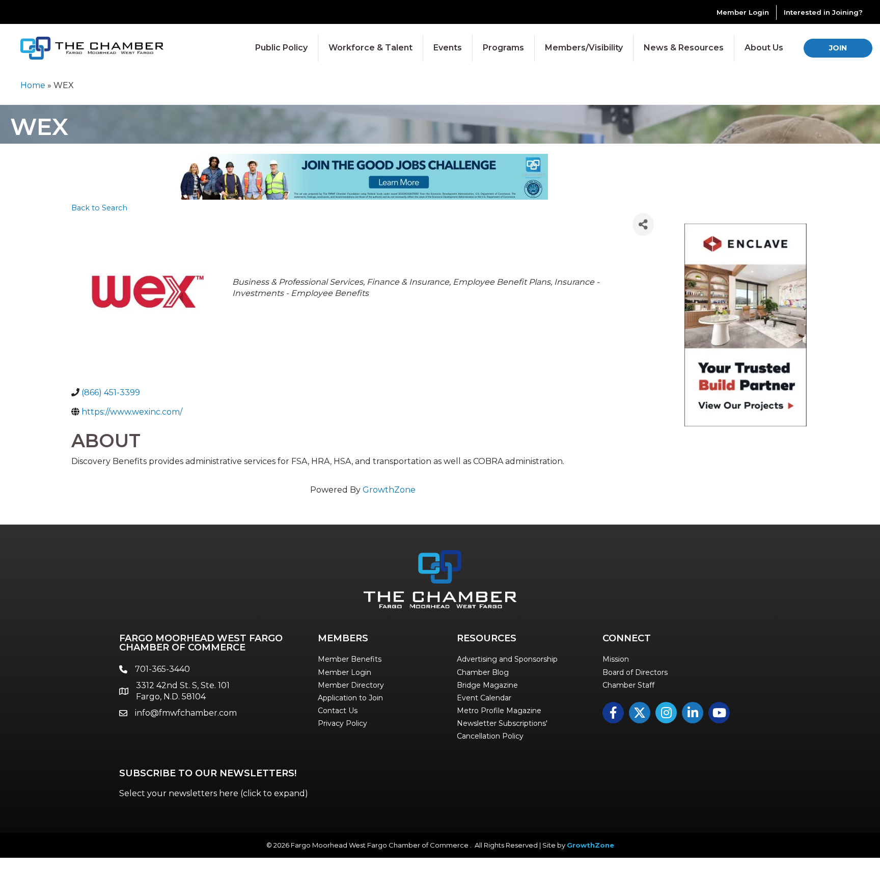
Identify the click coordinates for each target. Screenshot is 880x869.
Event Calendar (484, 697)
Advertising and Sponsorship (507, 659)
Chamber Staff (628, 685)
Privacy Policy (342, 723)
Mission (615, 659)
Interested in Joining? (823, 12)
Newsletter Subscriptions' (502, 723)
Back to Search (99, 207)
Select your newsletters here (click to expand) (213, 793)
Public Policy (281, 47)
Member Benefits (349, 659)
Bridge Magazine (487, 685)
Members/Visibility (584, 47)
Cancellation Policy (490, 736)
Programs (503, 47)
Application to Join (350, 697)
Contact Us (338, 710)
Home (32, 85)
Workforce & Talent (370, 47)
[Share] (643, 224)
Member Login (743, 12)
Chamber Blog (483, 672)
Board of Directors (635, 672)
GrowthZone (389, 490)
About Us (764, 47)
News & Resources (684, 47)
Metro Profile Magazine (499, 710)
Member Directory (351, 685)
